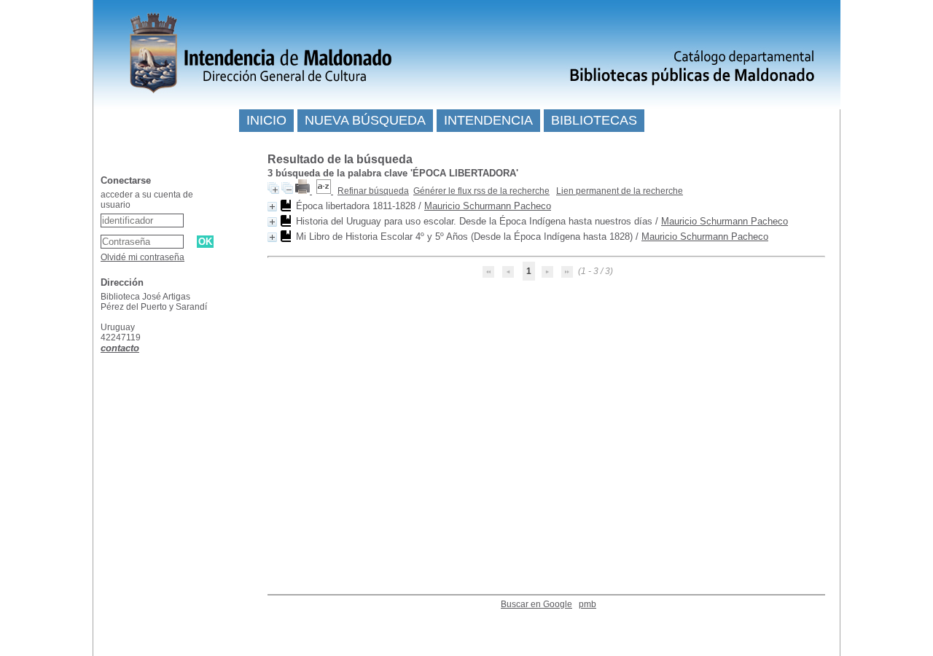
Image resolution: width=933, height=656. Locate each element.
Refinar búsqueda (373, 191)
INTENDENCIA (488, 120)
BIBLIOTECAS (594, 120)
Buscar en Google (536, 604)
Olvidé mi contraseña (142, 257)
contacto (120, 348)
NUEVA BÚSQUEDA (365, 120)
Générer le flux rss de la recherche (481, 191)
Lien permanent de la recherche (619, 191)
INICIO (266, 120)
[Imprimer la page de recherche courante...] (303, 191)
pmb (587, 604)
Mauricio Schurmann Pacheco (487, 205)
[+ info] (272, 206)
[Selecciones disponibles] (324, 191)
